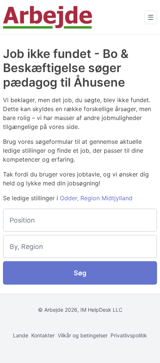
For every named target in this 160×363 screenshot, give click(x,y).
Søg (80, 273)
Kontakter (43, 335)
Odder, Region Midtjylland (96, 198)
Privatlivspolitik (129, 335)
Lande (20, 335)
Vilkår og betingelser (83, 335)
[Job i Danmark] (47, 17)
